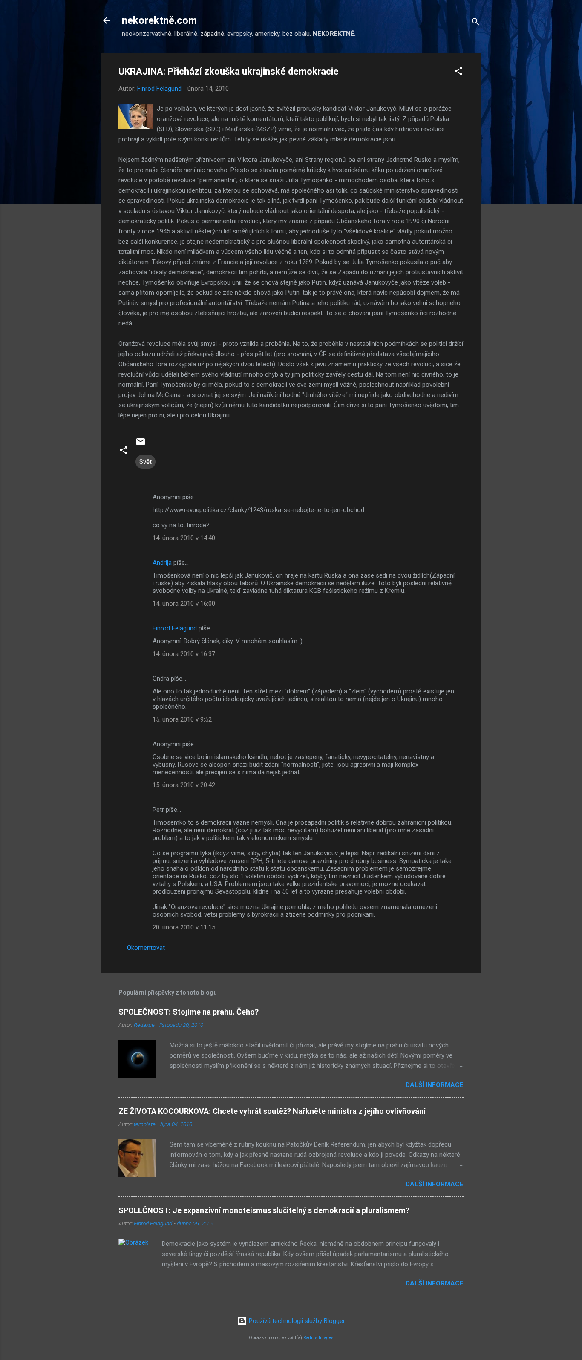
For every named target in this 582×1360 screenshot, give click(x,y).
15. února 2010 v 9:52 (182, 719)
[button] (458, 72)
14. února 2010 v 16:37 (184, 654)
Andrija (162, 562)
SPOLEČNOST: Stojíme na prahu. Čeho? (188, 1011)
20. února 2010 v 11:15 (184, 927)
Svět (145, 462)
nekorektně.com (159, 20)
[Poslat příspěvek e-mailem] (140, 445)
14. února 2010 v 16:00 (184, 603)
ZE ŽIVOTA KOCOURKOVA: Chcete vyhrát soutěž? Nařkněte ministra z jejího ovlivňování (272, 1111)
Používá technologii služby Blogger (296, 1321)
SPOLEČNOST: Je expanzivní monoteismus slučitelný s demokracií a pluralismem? (263, 1210)
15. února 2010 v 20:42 (184, 785)
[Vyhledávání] (475, 23)
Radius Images (318, 1337)
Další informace (435, 1085)
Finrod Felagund (175, 628)
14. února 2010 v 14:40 (184, 538)
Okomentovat (146, 948)
